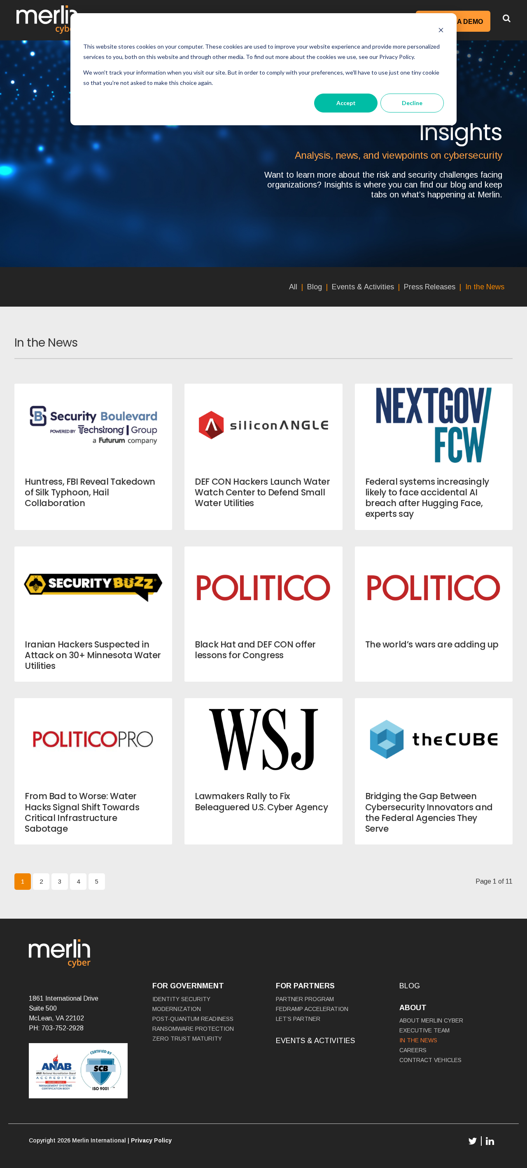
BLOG (409, 986)
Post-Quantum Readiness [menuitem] (192, 1019)
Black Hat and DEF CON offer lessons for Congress (255, 649)
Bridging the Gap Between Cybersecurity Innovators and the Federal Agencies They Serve (429, 812)
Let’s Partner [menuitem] (298, 1019)
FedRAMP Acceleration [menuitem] (312, 1009)
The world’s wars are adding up (432, 644)
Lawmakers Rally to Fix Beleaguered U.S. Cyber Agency (261, 801)
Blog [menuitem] (314, 287)
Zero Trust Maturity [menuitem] (187, 1038)
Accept (346, 102)
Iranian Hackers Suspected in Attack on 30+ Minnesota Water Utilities (93, 655)
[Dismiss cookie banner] (441, 31)
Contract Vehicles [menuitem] (430, 1060)
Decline (412, 102)
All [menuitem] (293, 287)
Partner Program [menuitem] (305, 999)
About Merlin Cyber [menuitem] (431, 1020)
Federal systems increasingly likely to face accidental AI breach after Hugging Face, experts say (427, 498)
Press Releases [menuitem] (429, 287)
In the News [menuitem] (484, 287)
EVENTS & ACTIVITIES (315, 1041)
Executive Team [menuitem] (424, 1030)
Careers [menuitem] (413, 1050)
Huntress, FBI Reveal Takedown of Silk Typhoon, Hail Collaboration (90, 492)
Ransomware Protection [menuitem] (193, 1028)
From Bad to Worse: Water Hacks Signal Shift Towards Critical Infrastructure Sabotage (82, 812)
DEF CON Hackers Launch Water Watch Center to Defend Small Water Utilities (262, 492)
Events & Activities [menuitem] (363, 287)
